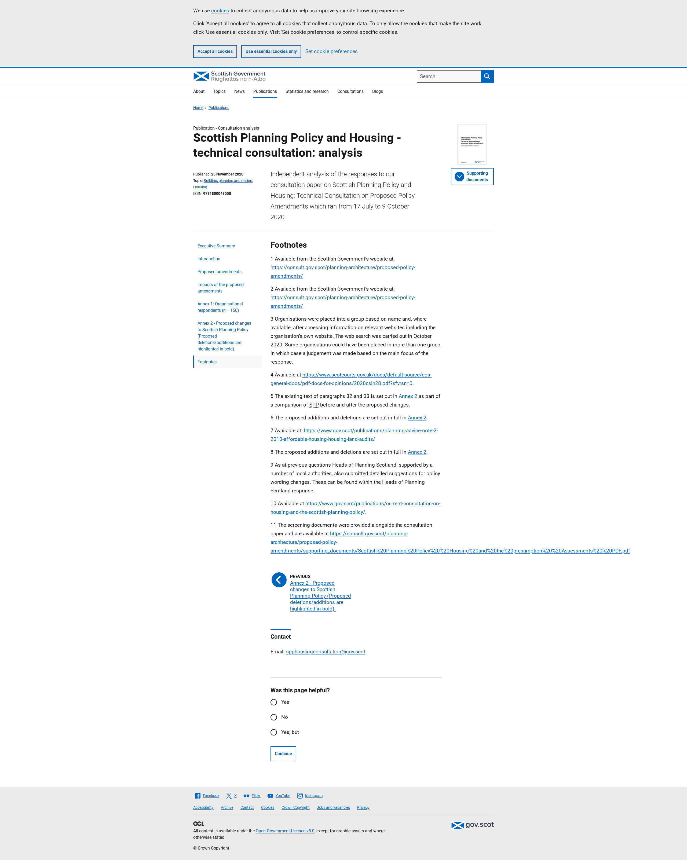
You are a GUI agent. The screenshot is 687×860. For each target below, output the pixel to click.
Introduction (209, 258)
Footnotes (207, 361)
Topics (219, 91)
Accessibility (203, 807)
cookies (220, 11)
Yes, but (290, 732)
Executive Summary (216, 245)
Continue (283, 753)
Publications (265, 91)
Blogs (377, 91)
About (198, 91)
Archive (227, 807)
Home (198, 107)
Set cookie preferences (331, 51)
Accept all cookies (215, 51)
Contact (247, 807)
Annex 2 (408, 396)
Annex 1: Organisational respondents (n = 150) (220, 307)
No (284, 717)
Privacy (363, 807)
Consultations (350, 91)
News (239, 91)
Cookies (267, 807)
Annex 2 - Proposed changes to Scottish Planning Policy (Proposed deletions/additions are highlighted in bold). (224, 336)
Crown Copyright (296, 807)
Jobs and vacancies (333, 807)
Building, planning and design (228, 180)
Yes (285, 702)
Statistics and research (307, 91)
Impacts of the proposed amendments (221, 288)
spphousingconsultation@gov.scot (325, 652)
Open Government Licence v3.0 (285, 830)
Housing (200, 187)
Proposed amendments (220, 271)
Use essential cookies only (271, 51)
